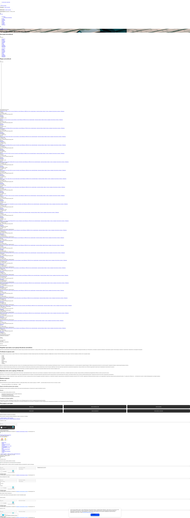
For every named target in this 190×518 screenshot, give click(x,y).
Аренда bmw (31, 406)
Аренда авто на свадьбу (6, 447)
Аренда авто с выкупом (6, 2)
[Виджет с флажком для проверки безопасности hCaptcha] (7, 471)
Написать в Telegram (9, 418)
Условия (3, 19)
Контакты (3, 24)
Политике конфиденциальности (88, 512)
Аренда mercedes (158, 406)
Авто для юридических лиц (6, 445)
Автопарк (3, 16)
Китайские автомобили (8, 17)
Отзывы (3, 450)
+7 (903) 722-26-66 (8, 9)
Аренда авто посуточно (6, 444)
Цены (3, 21)
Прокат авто (4, 442)
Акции (3, 23)
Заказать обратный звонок (4, 430)
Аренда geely (31, 410)
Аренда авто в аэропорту (6, 451)
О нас (3, 18)
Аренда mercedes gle (95, 410)
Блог (3, 448)
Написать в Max (2, 418)
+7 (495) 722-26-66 (3, 5)
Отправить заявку (3, 490)
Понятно (93, 514)
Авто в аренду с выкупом (158, 410)
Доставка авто (4, 446)
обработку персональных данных (22, 431)
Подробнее (2, 124)
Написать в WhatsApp (16, 418)
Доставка (3, 20)
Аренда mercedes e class (95, 406)
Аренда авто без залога (6, 449)
